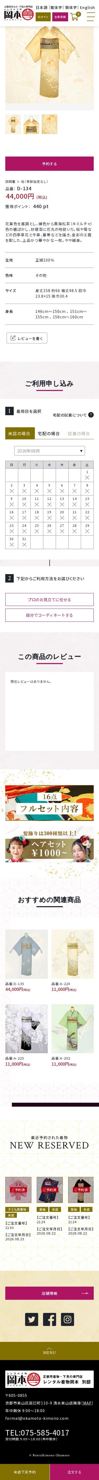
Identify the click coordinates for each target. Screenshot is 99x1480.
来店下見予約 (25, 1471)
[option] (18, 1206)
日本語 (42, 7)
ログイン (43, 17)
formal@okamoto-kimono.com (37, 1418)
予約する (49, 163)
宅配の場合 (49, 433)
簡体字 (71, 7)
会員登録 (60, 17)
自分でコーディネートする (49, 615)
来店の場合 (20, 433)
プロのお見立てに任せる (49, 599)
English (87, 7)
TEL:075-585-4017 (37, 1432)
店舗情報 (50, 1293)
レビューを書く (30, 338)
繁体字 (56, 7)
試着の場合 (79, 433)
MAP (87, 1403)
